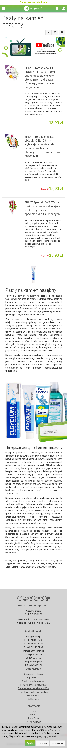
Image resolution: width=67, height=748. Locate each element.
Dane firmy (33, 718)
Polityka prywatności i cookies (33, 692)
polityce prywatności (47, 736)
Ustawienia (57, 743)
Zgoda (30, 743)
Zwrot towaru (33, 695)
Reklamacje (33, 699)
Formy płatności (28, 685)
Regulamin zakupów (34, 674)
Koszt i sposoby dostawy (34, 681)
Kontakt (33, 714)
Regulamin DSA (33, 677)
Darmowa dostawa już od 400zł (33, 688)
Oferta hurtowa (33, 722)
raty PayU (42, 685)
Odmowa (42, 743)
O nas (33, 711)
